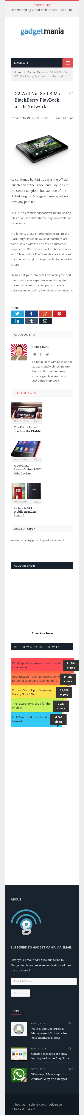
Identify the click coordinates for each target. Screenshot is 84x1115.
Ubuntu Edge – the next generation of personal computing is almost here (36, 679)
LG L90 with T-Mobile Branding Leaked (25, 511)
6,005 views (58, 719)
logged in (33, 540)
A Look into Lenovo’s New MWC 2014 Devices (28, 469)
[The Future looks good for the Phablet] (26, 412)
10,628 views (64, 692)
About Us (19, 1104)
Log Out (19, 1108)
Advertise (55, 1104)
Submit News (37, 1104)
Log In (31, 1108)
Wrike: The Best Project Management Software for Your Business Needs (49, 1033)
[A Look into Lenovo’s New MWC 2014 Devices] (26, 451)
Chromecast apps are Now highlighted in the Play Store (50, 1056)
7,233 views (61, 706)
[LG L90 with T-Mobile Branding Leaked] (26, 493)
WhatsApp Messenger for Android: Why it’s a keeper (38, 665)
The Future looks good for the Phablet (27, 429)
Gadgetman (22, 118)
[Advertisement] (47, 47)
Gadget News (64, 118)
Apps (16, 1011)
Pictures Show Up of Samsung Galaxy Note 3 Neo (31, 692)
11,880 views (68, 679)
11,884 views (71, 665)
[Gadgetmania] (42, 30)
